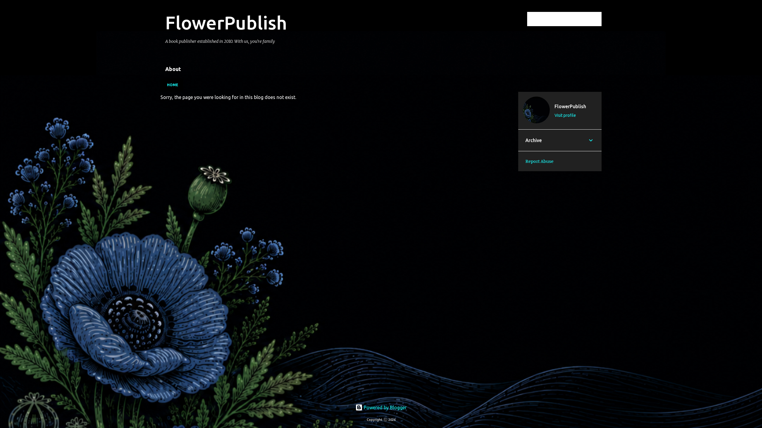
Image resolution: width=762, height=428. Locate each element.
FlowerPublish (226, 22)
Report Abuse (539, 161)
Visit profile (565, 115)
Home (172, 85)
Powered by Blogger (385, 407)
